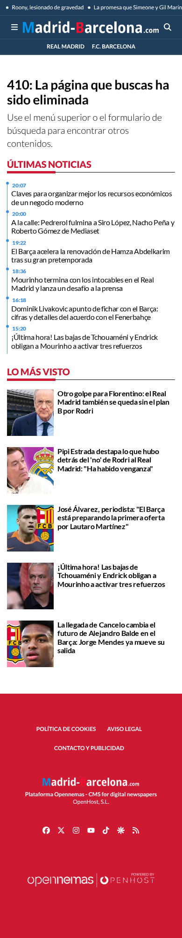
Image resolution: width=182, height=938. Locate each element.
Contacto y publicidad (89, 748)
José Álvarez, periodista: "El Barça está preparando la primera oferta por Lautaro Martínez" (111, 517)
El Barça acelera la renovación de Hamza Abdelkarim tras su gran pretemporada (90, 255)
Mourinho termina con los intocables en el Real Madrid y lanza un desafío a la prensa (82, 283)
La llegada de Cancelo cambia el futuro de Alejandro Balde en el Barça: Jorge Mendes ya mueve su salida (111, 637)
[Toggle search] (167, 27)
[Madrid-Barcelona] (91, 27)
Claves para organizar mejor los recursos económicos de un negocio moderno (91, 197)
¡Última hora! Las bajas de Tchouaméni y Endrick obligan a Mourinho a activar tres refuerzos (84, 341)
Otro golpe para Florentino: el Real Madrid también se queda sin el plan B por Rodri (113, 402)
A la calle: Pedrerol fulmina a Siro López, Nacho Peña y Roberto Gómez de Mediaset (92, 226)
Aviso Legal (124, 728)
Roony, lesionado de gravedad (47, 7)
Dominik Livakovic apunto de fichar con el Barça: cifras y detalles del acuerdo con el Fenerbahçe (84, 312)
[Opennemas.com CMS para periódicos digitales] (91, 889)
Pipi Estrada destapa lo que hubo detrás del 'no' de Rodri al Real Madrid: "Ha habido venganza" (108, 460)
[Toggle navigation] (14, 27)
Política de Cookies (66, 728)
